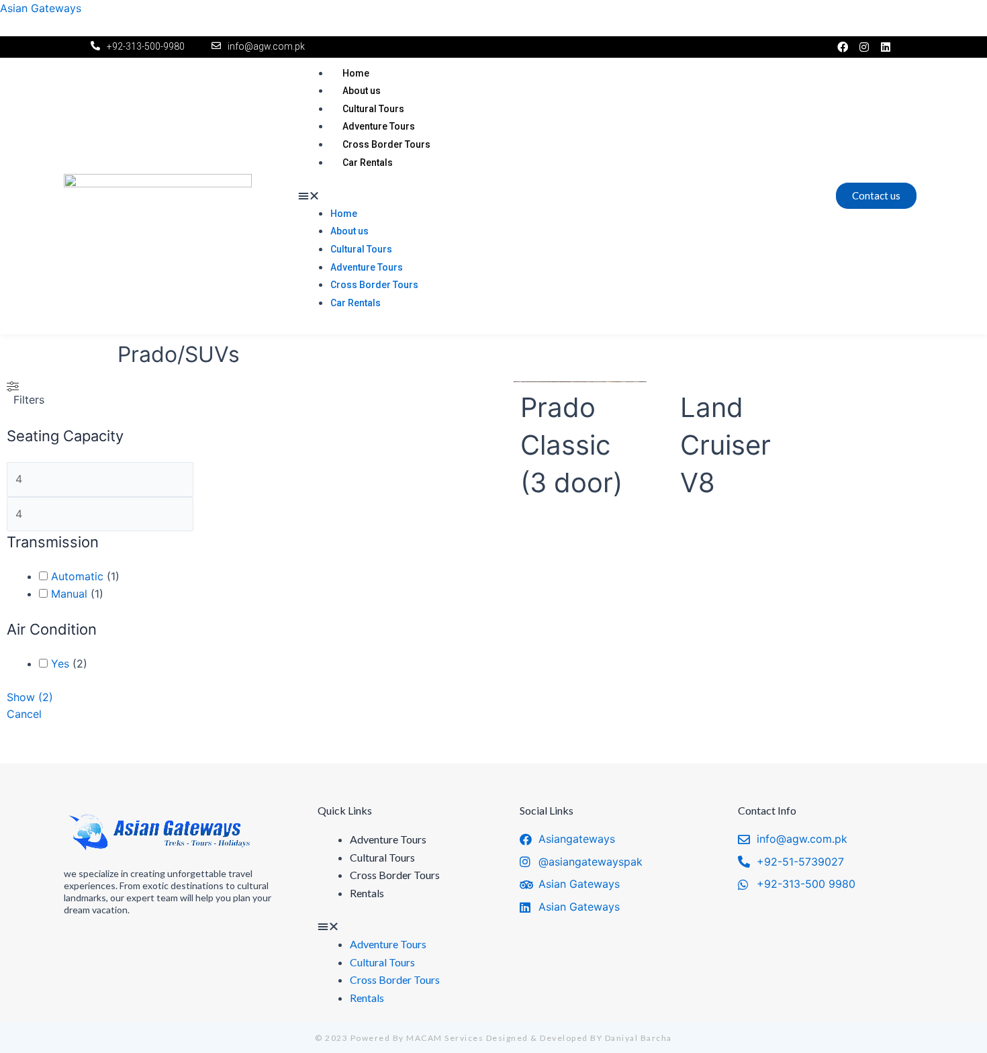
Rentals (367, 892)
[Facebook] (842, 47)
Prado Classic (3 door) (571, 445)
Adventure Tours (378, 126)
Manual (69, 593)
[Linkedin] (885, 47)
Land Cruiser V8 (725, 445)
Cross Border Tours (386, 144)
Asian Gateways (40, 8)
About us (361, 90)
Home (355, 73)
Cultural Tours (373, 108)
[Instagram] (864, 47)
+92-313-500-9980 (146, 46)
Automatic (77, 576)
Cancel (24, 714)
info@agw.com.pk (266, 46)
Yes (60, 663)
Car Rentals (367, 162)
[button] (550, 196)
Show (30, 697)
